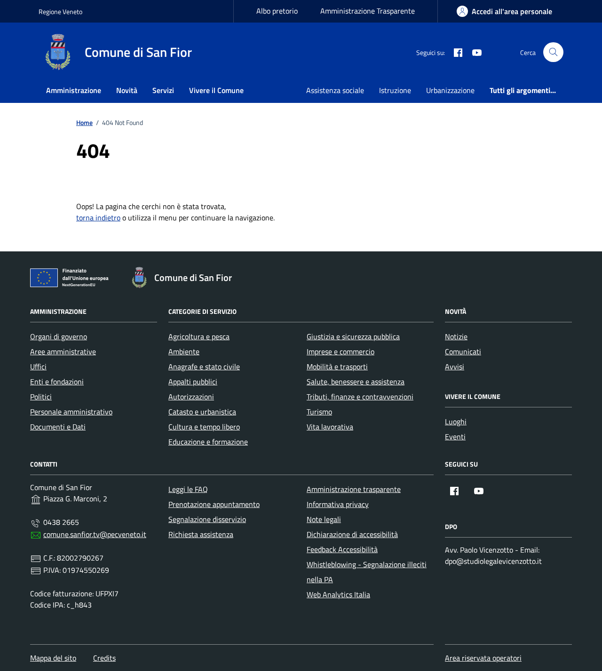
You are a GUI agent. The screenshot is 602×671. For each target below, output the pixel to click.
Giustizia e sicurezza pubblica (353, 336)
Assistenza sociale (335, 90)
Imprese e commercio (340, 351)
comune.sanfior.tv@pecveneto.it (94, 534)
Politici (41, 396)
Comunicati (463, 351)
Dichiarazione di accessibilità (352, 534)
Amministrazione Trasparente (367, 10)
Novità (126, 90)
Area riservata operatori (483, 657)
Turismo (319, 411)
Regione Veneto (60, 11)
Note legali (324, 519)
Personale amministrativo (71, 411)
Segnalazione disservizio (207, 519)
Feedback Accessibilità (342, 549)
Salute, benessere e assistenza (355, 381)
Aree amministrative (63, 351)
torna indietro (98, 217)
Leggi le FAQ (188, 489)
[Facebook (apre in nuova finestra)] (454, 52)
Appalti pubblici (192, 381)
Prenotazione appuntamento (214, 504)
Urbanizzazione (450, 90)
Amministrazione (73, 90)
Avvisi (454, 366)
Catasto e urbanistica (202, 411)
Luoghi (456, 421)
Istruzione (395, 90)
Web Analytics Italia (338, 594)
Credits (104, 657)
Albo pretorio (277, 10)
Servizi (163, 90)
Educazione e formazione (208, 441)
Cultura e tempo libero (204, 426)
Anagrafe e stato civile (204, 366)
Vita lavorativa (330, 426)
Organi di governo (58, 336)
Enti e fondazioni (57, 381)
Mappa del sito (53, 657)
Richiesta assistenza (200, 534)
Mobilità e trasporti (337, 366)
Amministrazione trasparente (354, 489)
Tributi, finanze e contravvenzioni (360, 396)
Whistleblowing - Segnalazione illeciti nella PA (367, 572)
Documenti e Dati (58, 426)
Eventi (455, 436)
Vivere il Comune (216, 90)
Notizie (456, 336)
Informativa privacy (338, 504)
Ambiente (183, 351)
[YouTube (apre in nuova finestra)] (473, 52)
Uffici (38, 366)
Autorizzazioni (191, 396)
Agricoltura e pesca (199, 336)
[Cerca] (553, 52)
